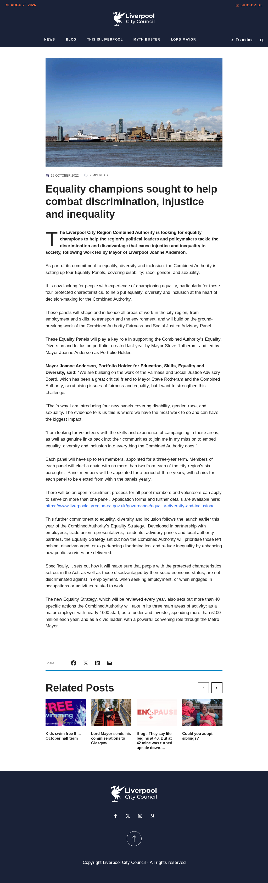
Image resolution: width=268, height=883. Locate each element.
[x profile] (128, 816)
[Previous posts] (203, 687)
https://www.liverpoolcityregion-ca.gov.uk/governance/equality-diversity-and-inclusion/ (129, 505)
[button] (249, 5)
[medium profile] (152, 816)
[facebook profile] (115, 816)
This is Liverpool (105, 39)
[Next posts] (216, 687)
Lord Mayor (183, 39)
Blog (71, 39)
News (49, 39)
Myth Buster (146, 39)
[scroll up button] (134, 838)
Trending (244, 40)
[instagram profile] (140, 816)
